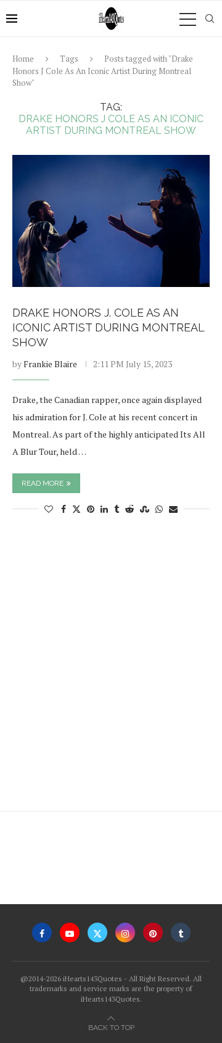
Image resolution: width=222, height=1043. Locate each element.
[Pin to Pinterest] (90, 509)
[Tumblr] (181, 932)
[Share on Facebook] (63, 509)
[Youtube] (70, 932)
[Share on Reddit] (129, 509)
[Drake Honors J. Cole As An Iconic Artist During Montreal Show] (111, 220)
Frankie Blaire (50, 364)
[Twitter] (97, 932)
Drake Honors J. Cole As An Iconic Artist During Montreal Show (108, 327)
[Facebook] (42, 932)
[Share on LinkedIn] (104, 509)
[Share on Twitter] (76, 509)
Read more (43, 483)
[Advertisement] (111, 669)
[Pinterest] (153, 932)
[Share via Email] (173, 509)
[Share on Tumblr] (116, 509)
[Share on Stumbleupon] (144, 509)
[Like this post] (48, 509)
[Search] (210, 18)
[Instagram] (125, 932)
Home (23, 58)
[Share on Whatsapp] (159, 509)
